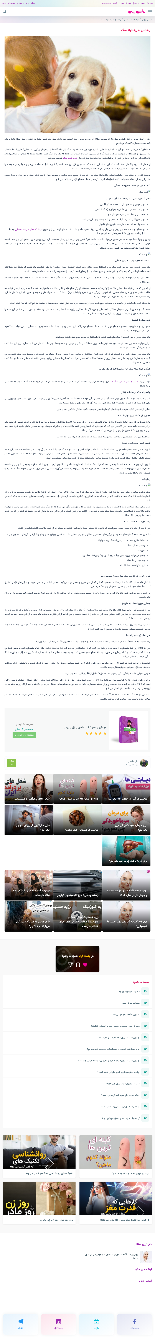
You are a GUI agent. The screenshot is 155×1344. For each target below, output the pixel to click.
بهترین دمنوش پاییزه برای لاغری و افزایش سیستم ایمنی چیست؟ (109, 1061)
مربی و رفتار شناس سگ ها (124, 382)
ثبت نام (11, 3)
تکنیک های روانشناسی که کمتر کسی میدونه (49, 1174)
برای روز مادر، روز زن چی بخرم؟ (56, 1220)
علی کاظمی (133, 761)
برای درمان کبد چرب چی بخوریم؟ (128, 861)
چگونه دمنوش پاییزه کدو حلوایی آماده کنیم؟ (118, 1072)
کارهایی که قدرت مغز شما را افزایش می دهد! (125, 1220)
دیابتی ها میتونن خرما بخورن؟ (81, 830)
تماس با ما (30, 3)
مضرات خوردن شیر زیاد (129, 991)
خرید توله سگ (70, 158)
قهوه (115, 3)
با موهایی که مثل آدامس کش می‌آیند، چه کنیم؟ (32, 924)
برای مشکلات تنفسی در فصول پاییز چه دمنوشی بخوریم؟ (113, 1049)
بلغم (104, 3)
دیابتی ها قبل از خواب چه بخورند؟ (127, 799)
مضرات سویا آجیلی (131, 1003)
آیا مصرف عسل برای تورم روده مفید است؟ (120, 1107)
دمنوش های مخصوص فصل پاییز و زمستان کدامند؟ (115, 1026)
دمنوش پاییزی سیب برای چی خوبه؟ (123, 1084)
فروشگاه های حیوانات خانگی (29, 229)
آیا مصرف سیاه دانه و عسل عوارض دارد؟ (121, 1118)
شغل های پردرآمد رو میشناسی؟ (31, 799)
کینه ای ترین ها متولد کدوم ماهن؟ (78, 799)
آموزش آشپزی (125, 3)
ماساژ (108, 3)
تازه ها (150, 3)
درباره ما (20, 3)
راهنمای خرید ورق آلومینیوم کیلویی (77, 895)
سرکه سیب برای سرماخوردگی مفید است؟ (120, 1095)
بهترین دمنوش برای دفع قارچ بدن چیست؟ (119, 1037)
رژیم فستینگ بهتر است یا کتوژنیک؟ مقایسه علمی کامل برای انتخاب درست (79, 922)
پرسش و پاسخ (139, 3)
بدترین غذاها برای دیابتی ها (126, 1014)
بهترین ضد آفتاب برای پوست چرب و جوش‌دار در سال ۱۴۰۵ (127, 892)
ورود (4, 3)
